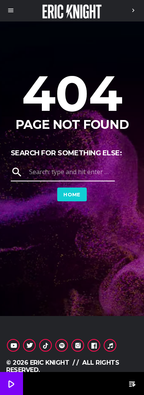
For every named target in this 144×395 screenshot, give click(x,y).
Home (72, 194)
